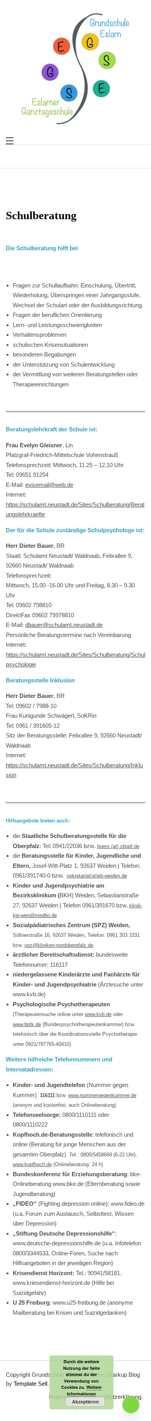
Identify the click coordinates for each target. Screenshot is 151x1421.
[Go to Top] (130, 1404)
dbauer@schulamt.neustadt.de (64, 624)
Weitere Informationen (84, 1390)
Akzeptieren (85, 1401)
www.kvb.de (98, 1014)
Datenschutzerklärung (113, 1396)
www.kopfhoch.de (32, 1164)
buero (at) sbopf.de (118, 846)
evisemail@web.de (49, 484)
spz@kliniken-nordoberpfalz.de (58, 945)
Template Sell (30, 1383)
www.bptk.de (27, 1024)
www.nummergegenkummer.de (102, 1095)
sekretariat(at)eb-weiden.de (97, 876)
